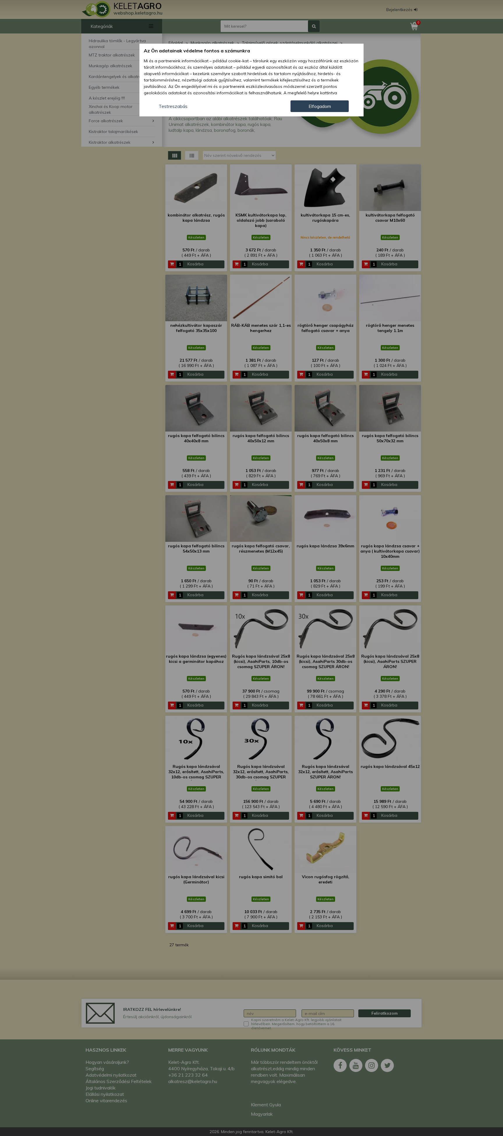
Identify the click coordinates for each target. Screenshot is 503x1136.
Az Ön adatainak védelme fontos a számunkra (197, 50)
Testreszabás (173, 106)
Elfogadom (320, 106)
